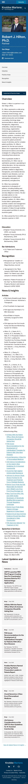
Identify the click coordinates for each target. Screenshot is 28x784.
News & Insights (6, 82)
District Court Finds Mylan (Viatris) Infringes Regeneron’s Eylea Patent (15, 509)
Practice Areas (6, 74)
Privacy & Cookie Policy (11, 772)
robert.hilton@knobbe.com (12, 53)
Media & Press (18, 770)
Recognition (5, 78)
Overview (4, 67)
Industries (5, 71)
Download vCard (9, 58)
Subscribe (21, 2)
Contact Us (9, 770)
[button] (25, 8)
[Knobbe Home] (14, 762)
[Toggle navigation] (3, 2)
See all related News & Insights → (15, 745)
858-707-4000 (7, 55)
